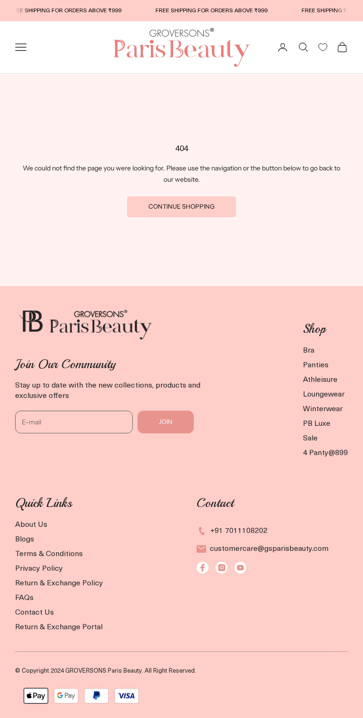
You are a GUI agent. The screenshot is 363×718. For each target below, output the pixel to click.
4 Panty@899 (325, 453)
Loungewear (324, 394)
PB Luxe (316, 424)
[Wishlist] (323, 47)
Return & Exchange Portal (59, 627)
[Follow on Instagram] (221, 568)
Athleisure (320, 380)
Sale (310, 438)
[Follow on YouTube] (240, 568)
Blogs (24, 539)
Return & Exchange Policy (59, 583)
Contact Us (34, 613)
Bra (308, 351)
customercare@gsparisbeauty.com (269, 549)
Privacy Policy (39, 569)
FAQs (24, 598)
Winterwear (323, 409)
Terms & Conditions (49, 554)
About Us (31, 525)
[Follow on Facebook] (202, 568)
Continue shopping (181, 206)
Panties (315, 365)
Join (166, 421)
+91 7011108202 (239, 531)
